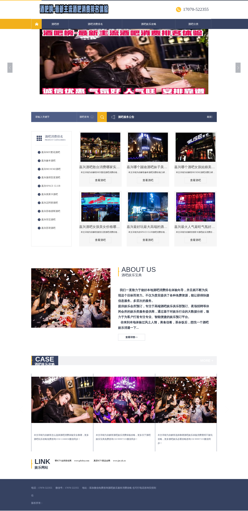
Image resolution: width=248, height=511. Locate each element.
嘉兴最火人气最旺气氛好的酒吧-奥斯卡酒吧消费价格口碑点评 (195, 227)
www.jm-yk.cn (119, 460)
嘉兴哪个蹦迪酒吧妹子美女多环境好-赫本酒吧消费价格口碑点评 (148, 167)
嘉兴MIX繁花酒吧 (50, 152)
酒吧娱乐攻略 (148, 24)
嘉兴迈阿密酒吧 (49, 202)
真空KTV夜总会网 (102, 460)
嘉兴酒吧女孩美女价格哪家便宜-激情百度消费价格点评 (100, 227)
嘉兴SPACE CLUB (50, 186)
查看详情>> (132, 337)
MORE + (206, 360)
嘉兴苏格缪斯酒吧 (50, 211)
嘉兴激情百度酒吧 (50, 177)
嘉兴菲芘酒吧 (48, 219)
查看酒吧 (100, 180)
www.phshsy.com (81, 460)
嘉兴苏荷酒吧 (48, 228)
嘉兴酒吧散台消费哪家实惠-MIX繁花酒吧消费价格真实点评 (100, 167)
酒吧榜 (55, 24)
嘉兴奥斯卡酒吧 (49, 194)
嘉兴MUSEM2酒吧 (51, 169)
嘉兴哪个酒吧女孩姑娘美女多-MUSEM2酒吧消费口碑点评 (195, 167)
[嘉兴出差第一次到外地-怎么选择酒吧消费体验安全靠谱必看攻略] (62, 400)
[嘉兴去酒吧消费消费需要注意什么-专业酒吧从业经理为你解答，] (124, 400)
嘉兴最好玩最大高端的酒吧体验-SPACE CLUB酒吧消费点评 (148, 227)
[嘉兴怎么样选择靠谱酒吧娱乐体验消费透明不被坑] (186, 400)
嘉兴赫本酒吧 (48, 160)
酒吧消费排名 (95, 24)
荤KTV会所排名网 (63, 460)
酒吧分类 (193, 24)
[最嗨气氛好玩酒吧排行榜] (74, 13)
